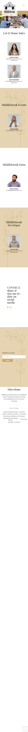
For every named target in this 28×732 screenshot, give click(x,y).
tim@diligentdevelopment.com (14, 251)
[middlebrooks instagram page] (11, 307)
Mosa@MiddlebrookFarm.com (14, 190)
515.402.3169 (14, 60)
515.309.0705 (14, 252)
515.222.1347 (14, 82)
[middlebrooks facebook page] (8, 307)
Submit (7, 360)
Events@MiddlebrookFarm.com (14, 130)
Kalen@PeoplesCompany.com (14, 59)
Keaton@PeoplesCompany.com (14, 81)
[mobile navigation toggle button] (23, 5)
